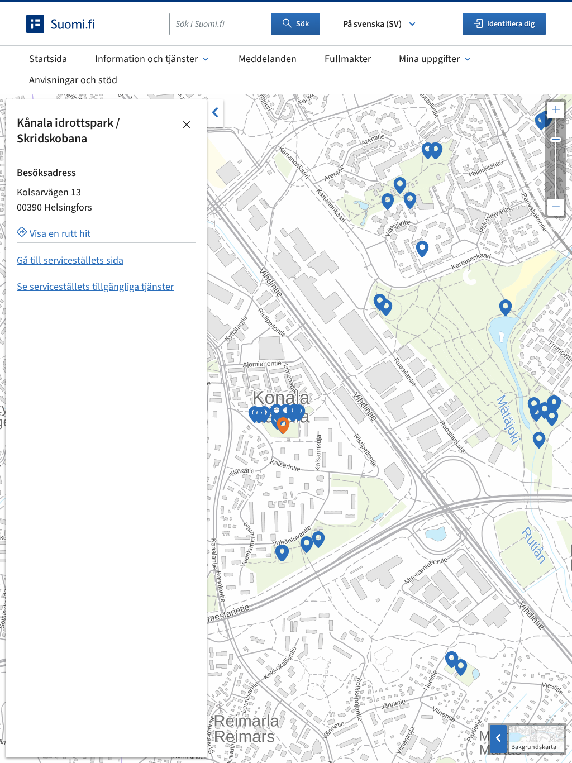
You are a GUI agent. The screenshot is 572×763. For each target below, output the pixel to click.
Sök (302, 24)
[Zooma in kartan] (555, 110)
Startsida (48, 59)
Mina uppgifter (429, 59)
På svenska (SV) (372, 24)
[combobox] (220, 24)
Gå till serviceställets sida (70, 261)
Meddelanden (268, 59)
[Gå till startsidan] (70, 24)
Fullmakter (348, 59)
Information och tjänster (146, 59)
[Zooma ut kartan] (555, 207)
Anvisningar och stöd (73, 80)
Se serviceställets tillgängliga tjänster (95, 287)
